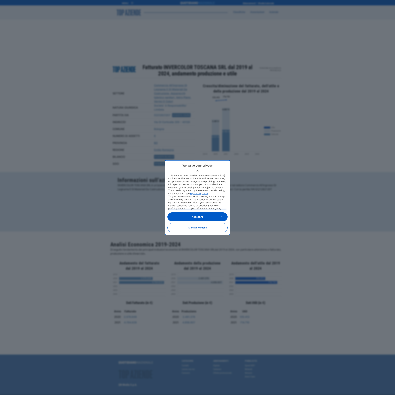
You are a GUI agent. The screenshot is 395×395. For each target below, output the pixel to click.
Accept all (197, 216)
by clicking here (199, 193)
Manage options (197, 227)
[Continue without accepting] (197, 170)
